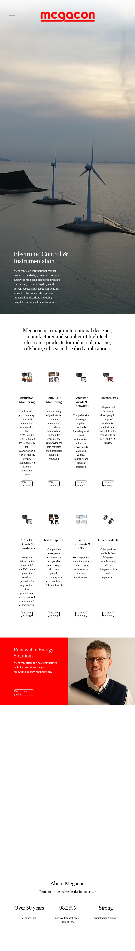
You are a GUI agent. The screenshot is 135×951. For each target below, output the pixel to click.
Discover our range (27, 483)
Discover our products (21, 692)
